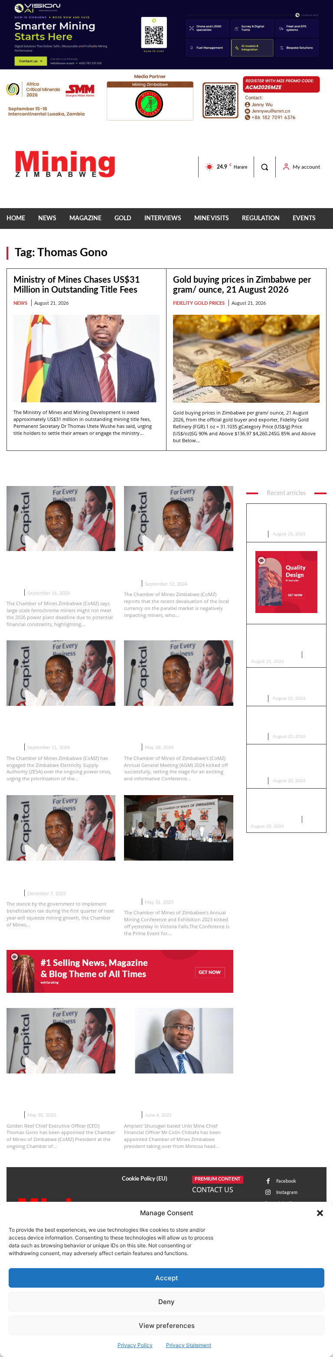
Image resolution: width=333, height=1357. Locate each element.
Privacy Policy (135, 1345)
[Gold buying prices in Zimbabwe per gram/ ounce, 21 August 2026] (246, 359)
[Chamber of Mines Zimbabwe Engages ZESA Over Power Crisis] (61, 673)
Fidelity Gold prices (199, 303)
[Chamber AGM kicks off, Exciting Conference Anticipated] (178, 673)
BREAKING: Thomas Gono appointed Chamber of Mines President (57, 1093)
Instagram (286, 1192)
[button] (320, 1213)
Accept (166, 1278)
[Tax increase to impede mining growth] (61, 828)
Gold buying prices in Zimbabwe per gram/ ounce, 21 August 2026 (283, 640)
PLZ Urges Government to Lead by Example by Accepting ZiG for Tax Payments (286, 683)
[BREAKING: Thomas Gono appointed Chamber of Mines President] (61, 1040)
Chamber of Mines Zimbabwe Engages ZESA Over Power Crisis (57, 725)
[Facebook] (268, 1181)
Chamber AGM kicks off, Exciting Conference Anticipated (166, 725)
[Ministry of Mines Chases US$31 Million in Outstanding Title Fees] (86, 358)
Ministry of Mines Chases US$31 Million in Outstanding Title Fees (285, 519)
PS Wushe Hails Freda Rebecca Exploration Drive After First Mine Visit (281, 722)
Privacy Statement (188, 1345)
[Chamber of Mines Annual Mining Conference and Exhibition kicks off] (178, 828)
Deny (166, 1302)
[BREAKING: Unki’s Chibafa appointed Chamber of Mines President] (178, 1040)
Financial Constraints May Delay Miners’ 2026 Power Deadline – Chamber (52, 571)
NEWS (20, 303)
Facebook (286, 1181)
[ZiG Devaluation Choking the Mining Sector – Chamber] (178, 518)
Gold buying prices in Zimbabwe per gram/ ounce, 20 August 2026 (283, 804)
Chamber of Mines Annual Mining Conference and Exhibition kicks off (168, 880)
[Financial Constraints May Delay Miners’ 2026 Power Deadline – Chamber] (61, 518)
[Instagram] (268, 1192)
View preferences (167, 1325)
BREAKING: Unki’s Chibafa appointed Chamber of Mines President (174, 1093)
